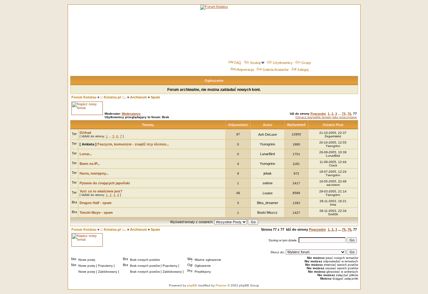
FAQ (237, 63)
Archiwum (138, 97)
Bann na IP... (90, 163)
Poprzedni (318, 113)
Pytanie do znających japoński (105, 183)
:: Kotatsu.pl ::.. (113, 97)
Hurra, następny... (94, 173)
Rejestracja (245, 69)
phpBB (192, 285)
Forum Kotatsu (84, 97)
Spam (155, 97)
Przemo (221, 285)
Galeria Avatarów (276, 69)
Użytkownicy (283, 63)
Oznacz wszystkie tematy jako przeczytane (326, 117)
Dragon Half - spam (96, 203)
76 (349, 113)
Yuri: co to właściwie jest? (101, 191)
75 (344, 113)
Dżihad (85, 132)
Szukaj (255, 63)
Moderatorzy (131, 113)
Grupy (306, 63)
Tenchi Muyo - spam (96, 212)
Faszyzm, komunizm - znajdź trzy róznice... (133, 144)
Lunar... (86, 154)
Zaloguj (302, 69)
